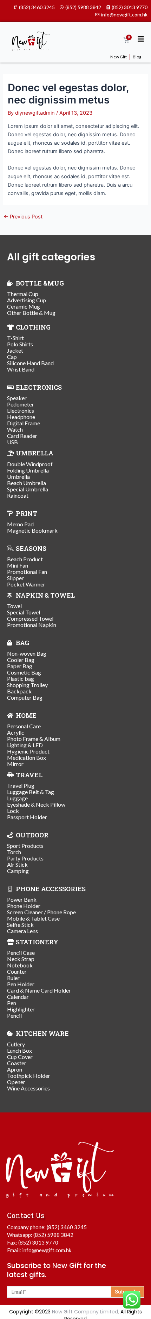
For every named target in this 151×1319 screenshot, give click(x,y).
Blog (137, 56)
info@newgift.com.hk (46, 1250)
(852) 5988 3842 (53, 1235)
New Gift (118, 56)
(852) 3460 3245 (67, 1227)
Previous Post (23, 216)
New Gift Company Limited (85, 1311)
